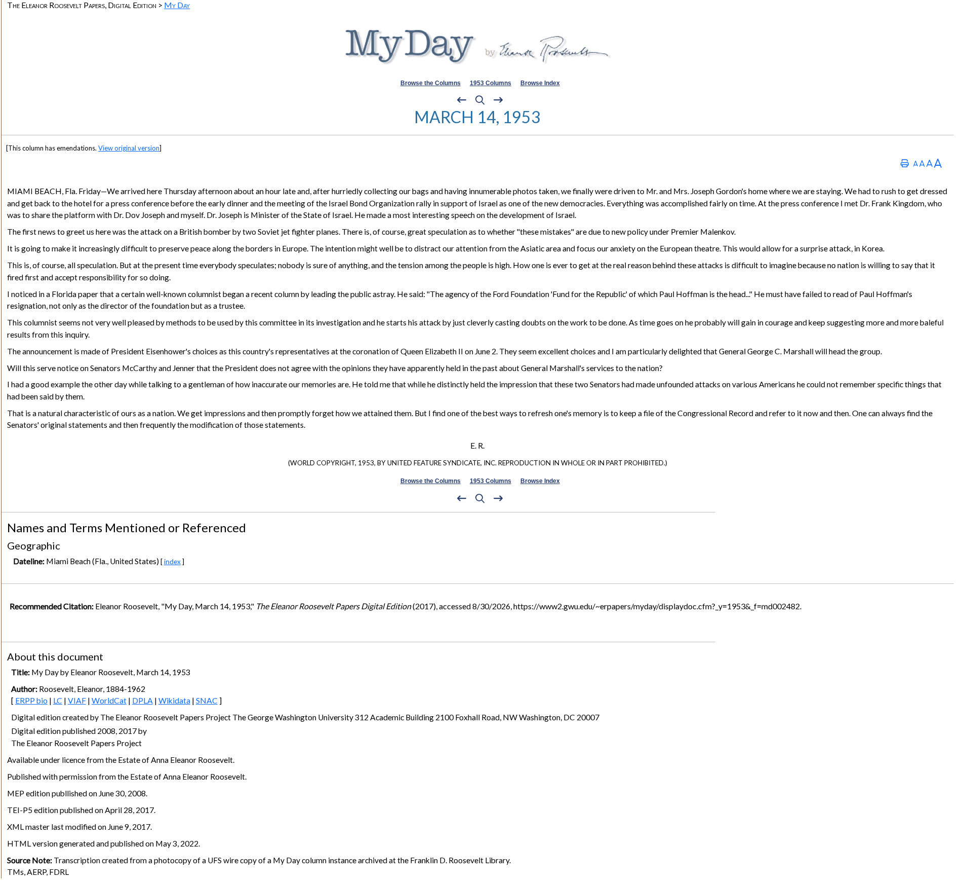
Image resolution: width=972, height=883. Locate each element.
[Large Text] (929, 163)
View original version (128, 148)
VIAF (77, 700)
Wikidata (174, 700)
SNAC (207, 700)
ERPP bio (31, 700)
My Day (177, 5)
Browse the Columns (430, 83)
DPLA (142, 700)
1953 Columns (490, 83)
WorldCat (109, 700)
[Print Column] (905, 163)
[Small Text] (915, 163)
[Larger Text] (938, 163)
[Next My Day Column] (498, 100)
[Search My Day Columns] (479, 100)
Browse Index (540, 83)
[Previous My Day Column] (461, 100)
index (172, 561)
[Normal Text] (922, 163)
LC (57, 700)
